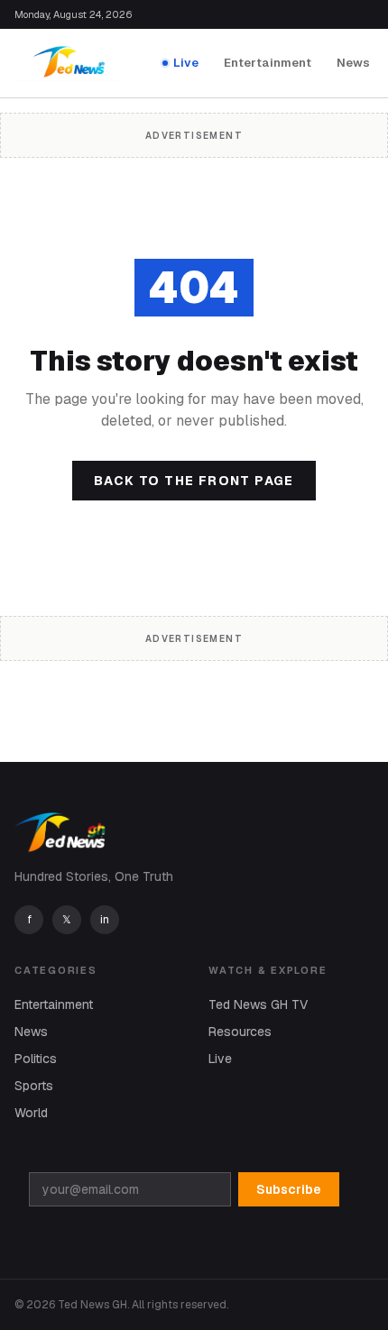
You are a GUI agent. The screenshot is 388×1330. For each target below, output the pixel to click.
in (104, 920)
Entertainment (267, 62)
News (353, 62)
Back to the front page (194, 480)
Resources (240, 1031)
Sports (33, 1086)
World (31, 1113)
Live (186, 62)
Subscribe (288, 1189)
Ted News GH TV (258, 1004)
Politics (35, 1058)
